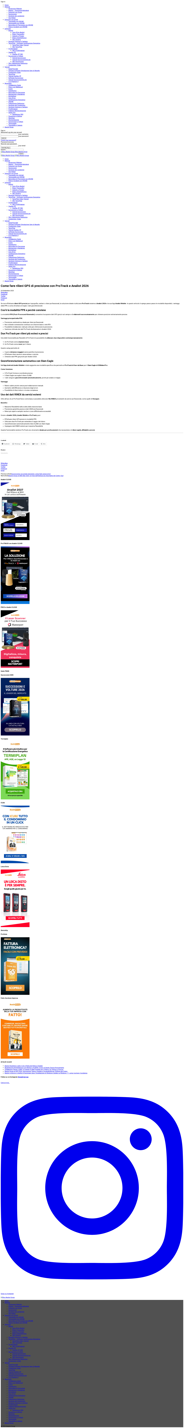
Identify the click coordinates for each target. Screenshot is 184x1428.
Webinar (7, 7)
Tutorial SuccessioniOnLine (21, 60)
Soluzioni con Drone (15, 12)
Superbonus (12, 91)
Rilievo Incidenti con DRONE (17, 27)
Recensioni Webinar (15, 9)
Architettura (12, 96)
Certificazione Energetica (16, 100)
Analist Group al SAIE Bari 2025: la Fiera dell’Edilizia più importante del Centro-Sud (35, 476)
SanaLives (11, 112)
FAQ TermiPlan (17, 47)
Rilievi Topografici (18, 34)
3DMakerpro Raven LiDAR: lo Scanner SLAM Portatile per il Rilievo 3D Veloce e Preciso (34, 1069)
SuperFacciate (13, 69)
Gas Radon (12, 18)
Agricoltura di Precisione (16, 92)
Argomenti (8, 83)
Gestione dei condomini (16, 16)
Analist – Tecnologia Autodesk (18, 10)
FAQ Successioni (18, 61)
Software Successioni (15, 78)
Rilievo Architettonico (19, 38)
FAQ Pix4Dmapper (18, 51)
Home (7, 5)
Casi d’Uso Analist (18, 32)
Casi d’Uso (12, 98)
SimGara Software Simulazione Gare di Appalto (24, 71)
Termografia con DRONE (16, 23)
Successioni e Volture (15, 56)
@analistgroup (23, 1077)
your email (21, 146)
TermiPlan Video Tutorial (20, 45)
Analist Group (9, 127)
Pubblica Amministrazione (17, 111)
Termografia (12, 123)
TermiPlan (11, 74)
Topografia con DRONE (16, 21)
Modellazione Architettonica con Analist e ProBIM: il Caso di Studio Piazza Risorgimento (34, 1068)
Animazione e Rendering (16, 94)
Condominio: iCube (14, 65)
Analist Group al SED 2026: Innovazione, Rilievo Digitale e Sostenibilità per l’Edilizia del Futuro (36, 1071)
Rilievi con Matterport (15, 87)
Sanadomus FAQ (17, 114)
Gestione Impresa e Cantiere (18, 41)
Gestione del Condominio (16, 105)
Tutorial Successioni (19, 58)
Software (8, 29)
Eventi (10, 89)
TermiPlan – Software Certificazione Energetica (24, 43)
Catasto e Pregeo (18, 36)
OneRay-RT (12, 52)
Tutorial (7, 67)
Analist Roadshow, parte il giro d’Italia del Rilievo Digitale (24, 1066)
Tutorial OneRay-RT (14, 76)
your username (23, 134)
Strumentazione (13, 120)
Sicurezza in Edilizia (15, 116)
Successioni (12, 14)
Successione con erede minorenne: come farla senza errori (31, 474)
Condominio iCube (14, 72)
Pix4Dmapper (13, 49)
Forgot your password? (8, 140)
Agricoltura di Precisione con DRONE (20, 25)
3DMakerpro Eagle (14, 85)
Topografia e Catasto (15, 125)
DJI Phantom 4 (13, 82)
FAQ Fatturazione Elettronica (17, 63)
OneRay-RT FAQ (17, 54)
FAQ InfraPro (16, 40)
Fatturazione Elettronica (16, 103)
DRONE (10, 102)
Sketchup (11, 118)
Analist (10, 30)
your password (23, 136)
